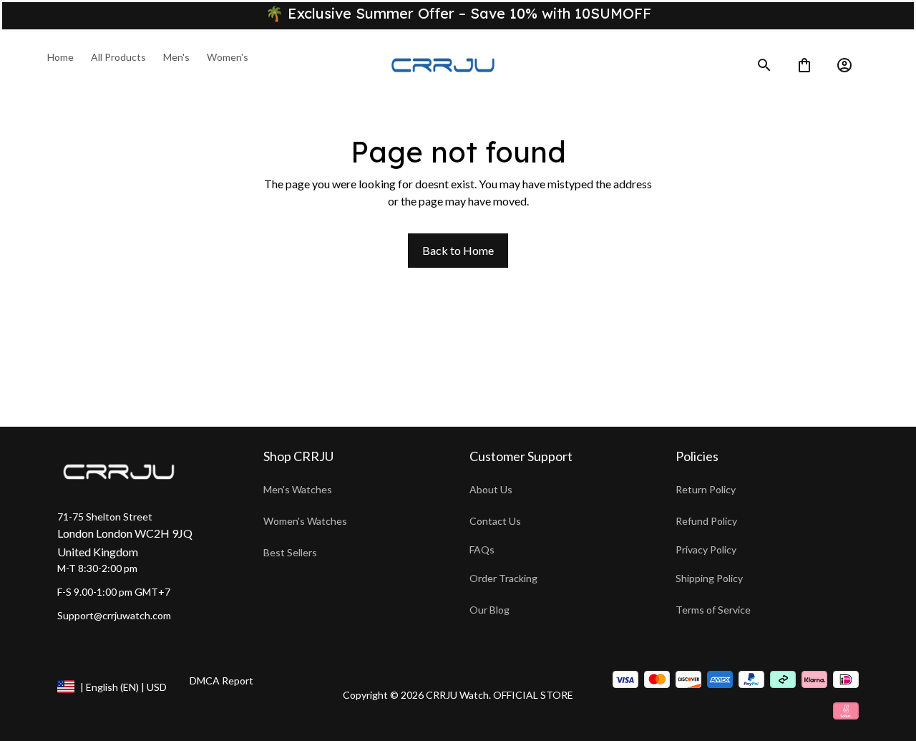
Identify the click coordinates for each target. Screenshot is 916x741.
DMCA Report (221, 680)
